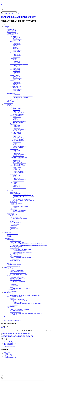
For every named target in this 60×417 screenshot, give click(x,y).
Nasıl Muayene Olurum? (16, 246)
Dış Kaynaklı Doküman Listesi (20, 97)
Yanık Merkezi (13, 192)
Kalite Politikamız (11, 30)
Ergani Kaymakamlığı (9, 346)
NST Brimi (13, 227)
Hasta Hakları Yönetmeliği (19, 250)
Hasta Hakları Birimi (15, 69)
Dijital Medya (7, 292)
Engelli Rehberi (14, 255)
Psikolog (12, 229)
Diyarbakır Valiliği (8, 342)
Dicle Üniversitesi (8, 344)
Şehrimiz (9, 235)
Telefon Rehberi (11, 289)
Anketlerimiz (10, 268)
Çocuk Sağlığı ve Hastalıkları (17, 140)
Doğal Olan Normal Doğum (17, 314)
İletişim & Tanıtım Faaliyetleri (14, 296)
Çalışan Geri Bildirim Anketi (17, 270)
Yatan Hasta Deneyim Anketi (17, 271)
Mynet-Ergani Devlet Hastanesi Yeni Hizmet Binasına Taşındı (25, 295)
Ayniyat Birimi (13, 47)
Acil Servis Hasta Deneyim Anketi (18, 274)
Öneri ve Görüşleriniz (12, 275)
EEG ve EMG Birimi (15, 222)
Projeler (9, 100)
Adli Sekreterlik (14, 36)
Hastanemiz (10, 27)
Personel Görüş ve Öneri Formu (18, 278)
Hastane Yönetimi (11, 32)
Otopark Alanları (14, 285)
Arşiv (11, 41)
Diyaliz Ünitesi (13, 204)
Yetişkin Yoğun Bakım (18, 211)
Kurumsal (6, 26)
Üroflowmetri (13, 225)
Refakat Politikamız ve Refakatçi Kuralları (20, 257)
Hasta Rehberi (10, 239)
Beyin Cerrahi (13, 124)
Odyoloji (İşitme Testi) (15, 217)
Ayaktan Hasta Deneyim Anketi (18, 273)
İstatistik (12, 80)
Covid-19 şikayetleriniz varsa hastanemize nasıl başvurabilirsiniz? (26, 313)
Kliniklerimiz (10, 105)
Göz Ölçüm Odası (14, 220)
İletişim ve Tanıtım (14, 75)
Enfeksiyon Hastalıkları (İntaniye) (18, 157)
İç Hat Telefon (16, 40)
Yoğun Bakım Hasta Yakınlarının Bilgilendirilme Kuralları (27, 243)
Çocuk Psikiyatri (14, 149)
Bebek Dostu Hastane (15, 312)
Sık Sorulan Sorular (12, 291)
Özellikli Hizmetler (11, 190)
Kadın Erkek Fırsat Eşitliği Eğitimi (12, 320)
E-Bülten (12, 298)
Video (8, 307)
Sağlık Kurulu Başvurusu (16, 256)
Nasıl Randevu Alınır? (15, 241)
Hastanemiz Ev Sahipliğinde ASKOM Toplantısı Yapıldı (27, 303)
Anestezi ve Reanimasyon (16, 115)
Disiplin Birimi (13, 58)
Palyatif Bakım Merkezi (16, 203)
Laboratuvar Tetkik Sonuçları (14, 264)
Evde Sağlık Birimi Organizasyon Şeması (23, 200)
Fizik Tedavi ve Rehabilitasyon (17, 165)
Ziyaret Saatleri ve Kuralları (17, 242)
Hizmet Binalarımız (8, 103)
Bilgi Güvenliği (11, 101)
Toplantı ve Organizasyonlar (17, 299)
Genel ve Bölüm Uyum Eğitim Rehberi (22, 96)
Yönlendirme (7, 238)
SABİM (6, 353)
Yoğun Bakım (13, 209)
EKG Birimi (13, 221)
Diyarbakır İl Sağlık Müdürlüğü (11, 343)
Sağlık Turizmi (7, 232)
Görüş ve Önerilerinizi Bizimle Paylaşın (23, 195)
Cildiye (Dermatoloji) (15, 132)
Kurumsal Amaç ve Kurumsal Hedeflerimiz (24, 196)
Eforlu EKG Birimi (15, 224)
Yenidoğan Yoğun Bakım (19, 210)
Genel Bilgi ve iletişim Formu (17, 281)
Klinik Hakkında (17, 108)
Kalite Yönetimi (11, 93)
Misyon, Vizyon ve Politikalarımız (21, 199)
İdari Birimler (10, 34)
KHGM (6, 356)
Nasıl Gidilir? (16, 37)
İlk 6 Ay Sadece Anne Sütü (16, 310)
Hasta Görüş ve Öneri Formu (17, 277)
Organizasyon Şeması (12, 33)
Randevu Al (10, 263)
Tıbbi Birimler (7, 104)
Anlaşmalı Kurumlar (18, 197)
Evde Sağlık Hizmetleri (15, 193)
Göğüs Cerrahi (13, 182)
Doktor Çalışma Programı (19, 112)
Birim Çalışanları (17, 39)
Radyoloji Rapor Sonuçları (13, 266)
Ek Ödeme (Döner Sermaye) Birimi (19, 64)
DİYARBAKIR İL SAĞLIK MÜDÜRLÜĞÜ (18, 17)
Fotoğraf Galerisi (11, 306)
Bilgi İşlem (12, 52)
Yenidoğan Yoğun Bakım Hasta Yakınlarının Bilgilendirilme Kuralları (30, 245)
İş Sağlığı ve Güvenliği (15, 86)
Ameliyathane (13, 216)
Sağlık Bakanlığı (8, 355)
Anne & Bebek (10, 213)
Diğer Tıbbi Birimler (12, 214)
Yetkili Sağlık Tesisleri (12, 234)
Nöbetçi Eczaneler (14, 259)
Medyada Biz (10, 294)
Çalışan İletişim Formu (15, 280)
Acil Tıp (12, 107)
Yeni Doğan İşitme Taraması (20, 218)
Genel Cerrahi (13, 174)
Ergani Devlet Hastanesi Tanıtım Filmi (19, 309)
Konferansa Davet (17, 302)
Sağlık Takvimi (14, 305)
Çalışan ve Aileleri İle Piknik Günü (21, 301)
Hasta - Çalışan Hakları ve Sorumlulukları (20, 249)
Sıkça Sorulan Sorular (18, 114)
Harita (11, 287)
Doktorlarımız (16, 110)
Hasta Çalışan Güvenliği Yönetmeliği (22, 252)
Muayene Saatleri (14, 248)
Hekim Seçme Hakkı (18, 253)
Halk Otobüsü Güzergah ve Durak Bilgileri (20, 288)
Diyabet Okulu (13, 202)
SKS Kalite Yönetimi (15, 94)
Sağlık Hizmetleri (11, 236)
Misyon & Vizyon (11, 29)
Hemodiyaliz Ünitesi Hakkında (20, 206)
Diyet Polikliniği (14, 228)
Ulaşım (8, 282)
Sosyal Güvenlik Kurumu (10, 357)
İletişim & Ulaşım (8, 267)
